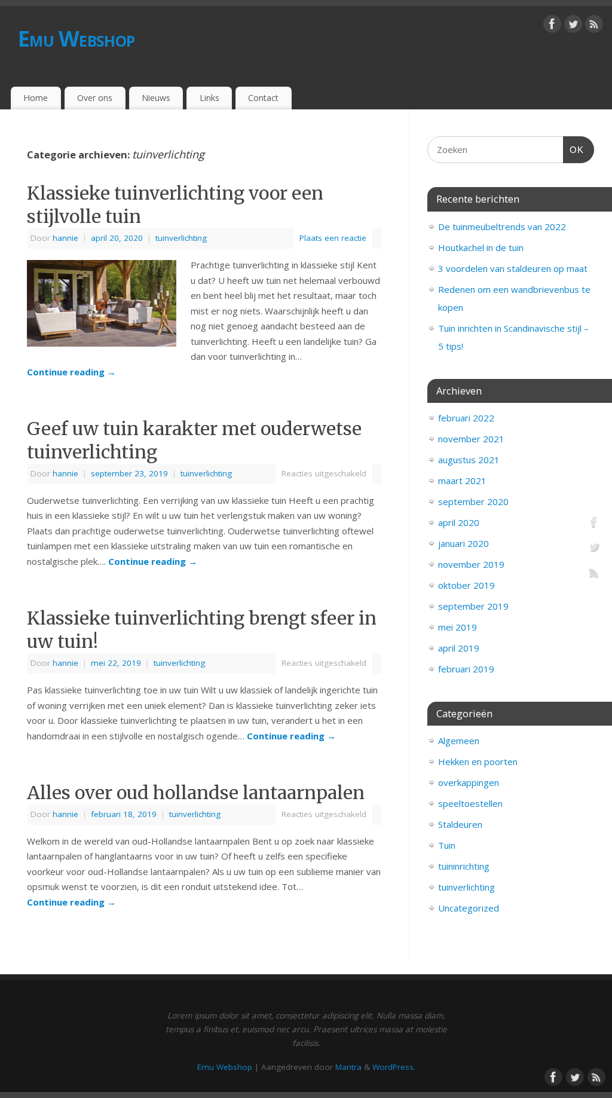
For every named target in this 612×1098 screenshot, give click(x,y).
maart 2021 (462, 481)
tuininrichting (463, 866)
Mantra (348, 1067)
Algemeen (458, 741)
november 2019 (471, 564)
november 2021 (471, 439)
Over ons (94, 97)
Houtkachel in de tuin (481, 247)
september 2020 (473, 501)
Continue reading (71, 372)
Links (209, 97)
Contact (263, 97)
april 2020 (458, 522)
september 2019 (473, 606)
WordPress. (393, 1067)
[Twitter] (573, 26)
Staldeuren (460, 824)
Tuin (446, 845)
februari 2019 (466, 669)
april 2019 (458, 648)
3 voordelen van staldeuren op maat (512, 268)
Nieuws (156, 97)
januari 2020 (463, 543)
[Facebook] (552, 26)
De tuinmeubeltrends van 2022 (502, 227)
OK (574, 149)
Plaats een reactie (332, 238)
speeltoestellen (470, 803)
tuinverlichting (181, 238)
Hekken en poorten (478, 761)
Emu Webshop (76, 38)
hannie (65, 238)
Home (35, 97)
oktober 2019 (466, 585)
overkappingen (468, 782)
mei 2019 (457, 627)
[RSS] (594, 26)
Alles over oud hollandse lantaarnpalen (196, 792)
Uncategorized (468, 908)
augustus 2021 (469, 460)
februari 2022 (466, 418)
